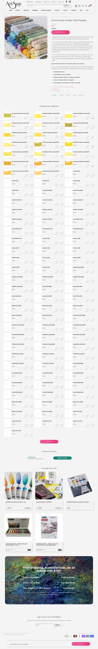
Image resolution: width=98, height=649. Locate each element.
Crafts (65, 10)
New (10, 10)
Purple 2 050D (46, 257)
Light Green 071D (16, 421)
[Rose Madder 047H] (38, 231)
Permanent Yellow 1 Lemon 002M (20, 123)
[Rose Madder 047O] (7, 240)
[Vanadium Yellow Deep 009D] (7, 135)
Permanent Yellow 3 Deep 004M (20, 171)
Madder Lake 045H (78, 209)
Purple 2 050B (15, 257)
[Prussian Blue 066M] (68, 375)
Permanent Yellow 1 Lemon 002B (20, 113)
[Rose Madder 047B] (68, 221)
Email (82, 95)
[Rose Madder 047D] (7, 231)
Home (52, 16)
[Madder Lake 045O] (38, 221)
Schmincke (54, 24)
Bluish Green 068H (78, 401)
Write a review (62, 458)
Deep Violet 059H (16, 296)
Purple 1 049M (46, 248)
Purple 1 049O (76, 248)
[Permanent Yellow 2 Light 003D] (68, 144)
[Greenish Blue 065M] (38, 394)
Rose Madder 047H (47, 228)
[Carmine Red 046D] (68, 192)
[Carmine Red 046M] (38, 202)
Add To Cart (49, 441)
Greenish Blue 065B (47, 382)
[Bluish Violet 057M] (7, 317)
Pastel (59, 87)
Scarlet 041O (15, 190)
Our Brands (38, 1)
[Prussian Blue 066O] (7, 385)
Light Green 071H (46, 421)
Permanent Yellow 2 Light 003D (81, 142)
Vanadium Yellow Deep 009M (80, 132)
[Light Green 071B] (68, 413)
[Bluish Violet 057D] (38, 308)
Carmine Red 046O (78, 200)
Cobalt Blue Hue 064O (48, 363)
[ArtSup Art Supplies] (13, 8)
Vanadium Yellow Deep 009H (49, 132)
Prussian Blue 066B (78, 363)
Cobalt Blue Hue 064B (17, 353)
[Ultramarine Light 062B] (38, 336)
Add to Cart (81, 643)
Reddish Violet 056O (17, 286)
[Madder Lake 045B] (7, 212)
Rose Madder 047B (78, 219)
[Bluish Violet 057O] (38, 317)
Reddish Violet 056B (78, 267)
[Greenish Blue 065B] (38, 385)
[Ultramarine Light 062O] (68, 346)
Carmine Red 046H (17, 200)
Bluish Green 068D (47, 401)
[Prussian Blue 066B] (68, 365)
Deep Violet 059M (47, 296)
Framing (73, 10)
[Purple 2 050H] (68, 260)
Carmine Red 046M (47, 200)
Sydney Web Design (83, 633)
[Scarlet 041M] (68, 183)
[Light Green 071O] (7, 433)
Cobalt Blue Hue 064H (78, 353)
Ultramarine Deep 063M (79, 324)
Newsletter (46, 1)
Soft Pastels (71, 87)
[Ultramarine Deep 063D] (7, 327)
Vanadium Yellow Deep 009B (80, 123)
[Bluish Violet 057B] (7, 308)
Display (57, 10)
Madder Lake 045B (17, 209)
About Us (54, 1)
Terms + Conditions (19, 634)
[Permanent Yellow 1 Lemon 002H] (68, 115)
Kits (87, 10)
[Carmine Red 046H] (7, 202)
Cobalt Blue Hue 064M (17, 363)
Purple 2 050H (76, 257)
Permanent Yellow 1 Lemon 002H (81, 113)
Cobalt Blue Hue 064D (48, 353)
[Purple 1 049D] (68, 240)
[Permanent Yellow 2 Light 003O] (68, 154)
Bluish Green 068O (47, 411)
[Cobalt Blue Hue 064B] (7, 356)
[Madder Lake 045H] (68, 212)
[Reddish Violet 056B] (68, 269)
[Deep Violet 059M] (38, 298)
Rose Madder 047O (17, 238)
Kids (81, 10)
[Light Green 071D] (7, 423)
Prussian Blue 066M (78, 373)
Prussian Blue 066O (17, 382)
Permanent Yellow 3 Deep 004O (50, 171)
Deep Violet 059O (77, 296)
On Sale (31, 1)
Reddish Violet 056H (47, 276)
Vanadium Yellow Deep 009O (19, 142)
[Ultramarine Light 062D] (68, 336)
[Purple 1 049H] (7, 250)
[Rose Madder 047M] (68, 231)
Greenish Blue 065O (78, 392)
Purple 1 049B (45, 238)
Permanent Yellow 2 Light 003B (50, 142)
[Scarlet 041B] (68, 173)
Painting (26, 10)
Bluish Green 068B (17, 401)
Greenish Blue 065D (78, 382)
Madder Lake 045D (47, 209)
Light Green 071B (77, 411)
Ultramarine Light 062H (18, 344)
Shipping (6, 634)
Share (62, 95)
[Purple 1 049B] (38, 240)
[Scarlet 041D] (7, 183)
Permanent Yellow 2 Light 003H (20, 151)
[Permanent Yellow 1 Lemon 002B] (7, 115)
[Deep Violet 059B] (38, 288)
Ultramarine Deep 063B (79, 315)
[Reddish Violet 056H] (38, 279)
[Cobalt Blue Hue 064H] (68, 356)
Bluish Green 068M (17, 411)
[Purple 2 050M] (7, 269)
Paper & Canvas (46, 10)
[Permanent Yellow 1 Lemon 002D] (38, 115)
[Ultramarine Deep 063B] (68, 317)
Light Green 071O (16, 430)
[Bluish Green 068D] (38, 404)
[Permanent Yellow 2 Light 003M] (38, 154)
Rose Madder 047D (17, 228)
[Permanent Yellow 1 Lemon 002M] (7, 125)
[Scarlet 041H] (38, 183)
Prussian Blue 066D (17, 373)
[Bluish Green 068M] (7, 413)
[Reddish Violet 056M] (68, 279)
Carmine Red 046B (47, 190)
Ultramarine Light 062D (79, 334)
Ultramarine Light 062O (79, 344)
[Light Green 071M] (68, 423)
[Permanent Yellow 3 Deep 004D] (38, 163)
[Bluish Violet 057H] (68, 308)
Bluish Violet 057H (77, 305)
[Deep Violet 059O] (68, 298)
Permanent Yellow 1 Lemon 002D (50, 113)
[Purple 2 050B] (7, 260)
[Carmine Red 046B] (38, 192)
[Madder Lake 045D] (38, 212)
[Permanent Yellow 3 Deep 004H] (68, 163)
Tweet (55, 95)
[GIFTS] (76, 6)
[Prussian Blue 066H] (38, 375)
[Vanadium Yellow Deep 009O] (7, 144)
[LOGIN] (86, 6)
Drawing (35, 10)
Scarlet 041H (45, 180)
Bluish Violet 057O (47, 315)
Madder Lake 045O (47, 219)
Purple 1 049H (15, 248)
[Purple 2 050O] (38, 269)
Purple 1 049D (76, 238)
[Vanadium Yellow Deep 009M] (68, 135)
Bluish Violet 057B (16, 305)
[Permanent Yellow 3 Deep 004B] (7, 163)
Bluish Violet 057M (16, 315)
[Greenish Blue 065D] (68, 385)
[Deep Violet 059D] (68, 288)
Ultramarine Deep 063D (18, 324)
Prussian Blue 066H (47, 373)
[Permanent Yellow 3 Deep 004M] (7, 173)
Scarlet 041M (76, 180)
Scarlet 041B (76, 171)
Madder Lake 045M (17, 219)
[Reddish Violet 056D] (7, 279)
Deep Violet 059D (77, 286)
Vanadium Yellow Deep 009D (19, 132)
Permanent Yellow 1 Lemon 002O (50, 123)
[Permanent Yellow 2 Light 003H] (7, 154)
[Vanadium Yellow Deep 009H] (38, 135)
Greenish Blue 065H (17, 392)
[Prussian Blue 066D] (7, 375)
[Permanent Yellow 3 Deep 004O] (38, 173)
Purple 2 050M (15, 267)
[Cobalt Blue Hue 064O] (38, 365)
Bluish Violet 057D (47, 305)
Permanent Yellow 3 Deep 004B (20, 161)
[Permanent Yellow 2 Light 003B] (38, 144)
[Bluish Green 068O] (38, 413)
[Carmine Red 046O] (68, 202)
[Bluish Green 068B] (7, 404)
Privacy (11, 634)
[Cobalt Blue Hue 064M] (7, 365)
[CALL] (79, 6)
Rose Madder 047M (78, 228)
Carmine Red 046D (78, 190)
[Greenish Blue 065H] (7, 394)
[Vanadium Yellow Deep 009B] (68, 125)
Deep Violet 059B (46, 286)
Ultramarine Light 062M (48, 344)
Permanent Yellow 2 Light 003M (50, 151)
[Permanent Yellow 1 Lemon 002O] (38, 125)
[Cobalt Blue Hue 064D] (38, 356)
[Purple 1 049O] (68, 250)
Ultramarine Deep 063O (18, 334)
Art (57, 87)
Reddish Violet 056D (17, 276)
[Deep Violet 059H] (7, 298)
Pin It (69, 95)
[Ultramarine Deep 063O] (7, 336)
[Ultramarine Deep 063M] (68, 327)
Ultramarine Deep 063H (48, 324)
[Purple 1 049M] (38, 250)
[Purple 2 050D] (38, 260)
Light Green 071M (77, 421)
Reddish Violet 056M (78, 276)
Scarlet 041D (15, 180)
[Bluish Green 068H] (68, 404)
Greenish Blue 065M (47, 392)
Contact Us (61, 1)
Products (56, 16)
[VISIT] (82, 6)
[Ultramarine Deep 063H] (38, 327)
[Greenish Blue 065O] (68, 394)
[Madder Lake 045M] (7, 221)
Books (18, 10)
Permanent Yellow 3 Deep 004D (50, 161)
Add (75, 95)
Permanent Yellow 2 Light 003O (81, 151)
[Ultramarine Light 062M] (38, 346)
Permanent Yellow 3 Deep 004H (81, 161)
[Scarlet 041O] (7, 192)
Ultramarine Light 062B (48, 334)
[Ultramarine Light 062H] (7, 346)
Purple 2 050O (46, 267)
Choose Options (59, 32)
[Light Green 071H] (38, 423)
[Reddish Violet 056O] (7, 288)
